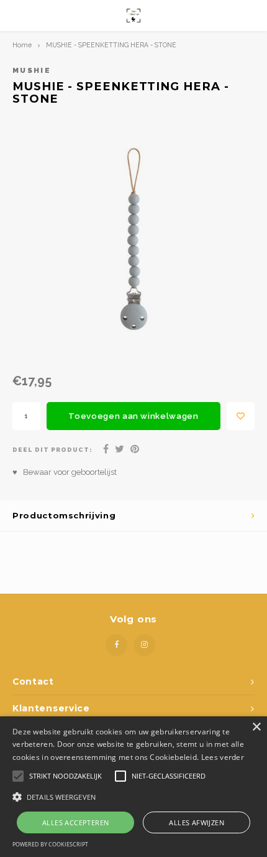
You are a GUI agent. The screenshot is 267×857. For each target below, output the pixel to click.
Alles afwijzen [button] (196, 822)
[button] (133, 796)
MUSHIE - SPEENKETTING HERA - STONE (111, 45)
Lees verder (222, 757)
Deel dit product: (52, 449)
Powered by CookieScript (50, 844)
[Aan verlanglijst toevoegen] (241, 416)
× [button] (256, 727)
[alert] (133, 786)
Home (22, 45)
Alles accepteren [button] (75, 822)
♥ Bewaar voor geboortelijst (64, 472)
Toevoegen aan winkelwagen (133, 416)
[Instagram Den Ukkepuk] (144, 645)
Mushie (31, 70)
